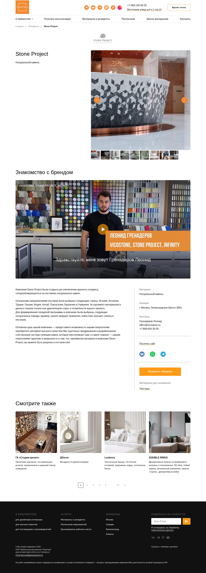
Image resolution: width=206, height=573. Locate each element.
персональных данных (162, 530)
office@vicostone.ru (149, 325)
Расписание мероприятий (74, 524)
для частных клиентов (26, 524)
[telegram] (86, 7)
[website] (119, 7)
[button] (160, 372)
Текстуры (144, 388)
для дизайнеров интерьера (29, 519)
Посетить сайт (147, 343)
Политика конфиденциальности (29, 555)
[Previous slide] (97, 100)
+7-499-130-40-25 (137, 5)
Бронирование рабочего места (76, 529)
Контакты (185, 19)
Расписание (128, 19)
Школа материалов (157, 19)
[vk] (100, 7)
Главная (20, 26)
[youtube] (93, 7)
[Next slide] (184, 100)
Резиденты (34, 26)
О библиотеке (23, 19)
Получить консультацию (57, 19)
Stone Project (51, 26)
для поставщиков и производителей (33, 529)
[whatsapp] (106, 7)
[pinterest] (113, 7)
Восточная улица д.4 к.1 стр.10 (144, 9)
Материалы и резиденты (96, 19)
